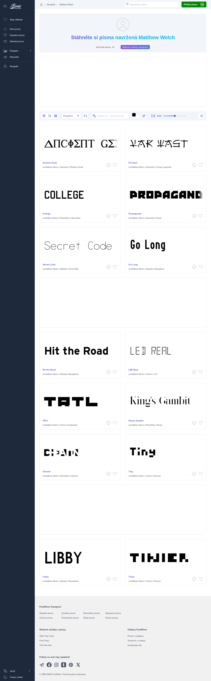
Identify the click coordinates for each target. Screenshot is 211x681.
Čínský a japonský (163, 167)
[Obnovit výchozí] (194, 116)
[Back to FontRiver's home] (14, 6)
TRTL (45, 420)
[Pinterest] (70, 666)
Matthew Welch (51, 167)
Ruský (158, 218)
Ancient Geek (50, 162)
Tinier (132, 576)
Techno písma (111, 618)
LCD (155, 374)
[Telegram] (41, 666)
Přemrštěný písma (91, 613)
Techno (149, 374)
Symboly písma (68, 613)
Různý (159, 425)
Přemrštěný (65, 218)
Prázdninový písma (70, 618)
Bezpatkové (159, 269)
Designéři (51, 4)
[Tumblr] (63, 666)
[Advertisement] (123, 81)
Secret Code (49, 264)
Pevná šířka (73, 269)
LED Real (133, 369)
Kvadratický (72, 425)
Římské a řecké (76, 167)
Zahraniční (64, 167)
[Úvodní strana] (41, 4)
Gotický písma (46, 618)
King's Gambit (136, 420)
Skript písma (89, 618)
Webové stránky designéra (135, 47)
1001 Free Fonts (46, 636)
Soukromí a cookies (137, 641)
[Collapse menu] (5, 6)
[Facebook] (49, 666)
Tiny (131, 471)
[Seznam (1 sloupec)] (44, 116)
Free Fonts (44, 641)
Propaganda (135, 213)
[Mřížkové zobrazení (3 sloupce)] (56, 116)
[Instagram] (56, 666)
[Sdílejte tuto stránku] (201, 116)
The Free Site (45, 645)
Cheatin (47, 471)
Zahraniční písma (113, 613)
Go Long (133, 264)
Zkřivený (74, 476)
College (47, 213)
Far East (133, 162)
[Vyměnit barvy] (144, 116)
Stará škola (75, 218)
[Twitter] (78, 666)
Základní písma (46, 613)
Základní (63, 269)
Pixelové (157, 476)
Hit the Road (49, 369)
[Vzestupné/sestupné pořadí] (85, 116)
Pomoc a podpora (135, 636)
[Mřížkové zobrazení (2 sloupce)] (50, 116)
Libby (46, 576)
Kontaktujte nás (135, 645)
